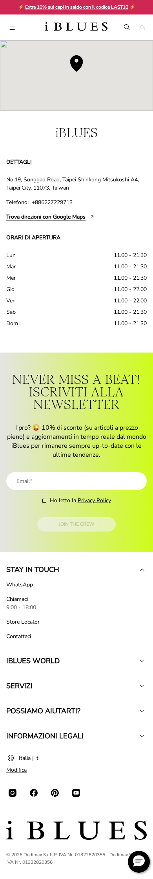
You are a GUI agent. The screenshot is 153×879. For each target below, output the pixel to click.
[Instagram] (12, 793)
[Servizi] (142, 686)
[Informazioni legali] (142, 736)
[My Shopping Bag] (142, 27)
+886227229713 (52, 202)
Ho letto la (80, 500)
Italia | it (28, 758)
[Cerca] (126, 27)
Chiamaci (17, 599)
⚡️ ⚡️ (76, 7)
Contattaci (18, 636)
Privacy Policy (94, 500)
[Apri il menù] (12, 27)
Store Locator (23, 622)
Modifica (16, 770)
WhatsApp (19, 584)
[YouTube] (76, 793)
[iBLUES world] (142, 661)
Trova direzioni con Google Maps (46, 217)
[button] (139, 862)
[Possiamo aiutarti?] (142, 711)
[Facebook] (33, 793)
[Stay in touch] (142, 569)
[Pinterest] (55, 793)
